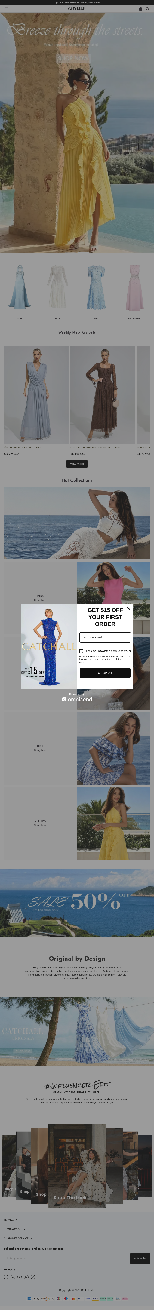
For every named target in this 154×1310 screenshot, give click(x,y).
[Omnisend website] (77, 697)
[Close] (128, 608)
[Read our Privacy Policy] (129, 657)
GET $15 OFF (105, 672)
